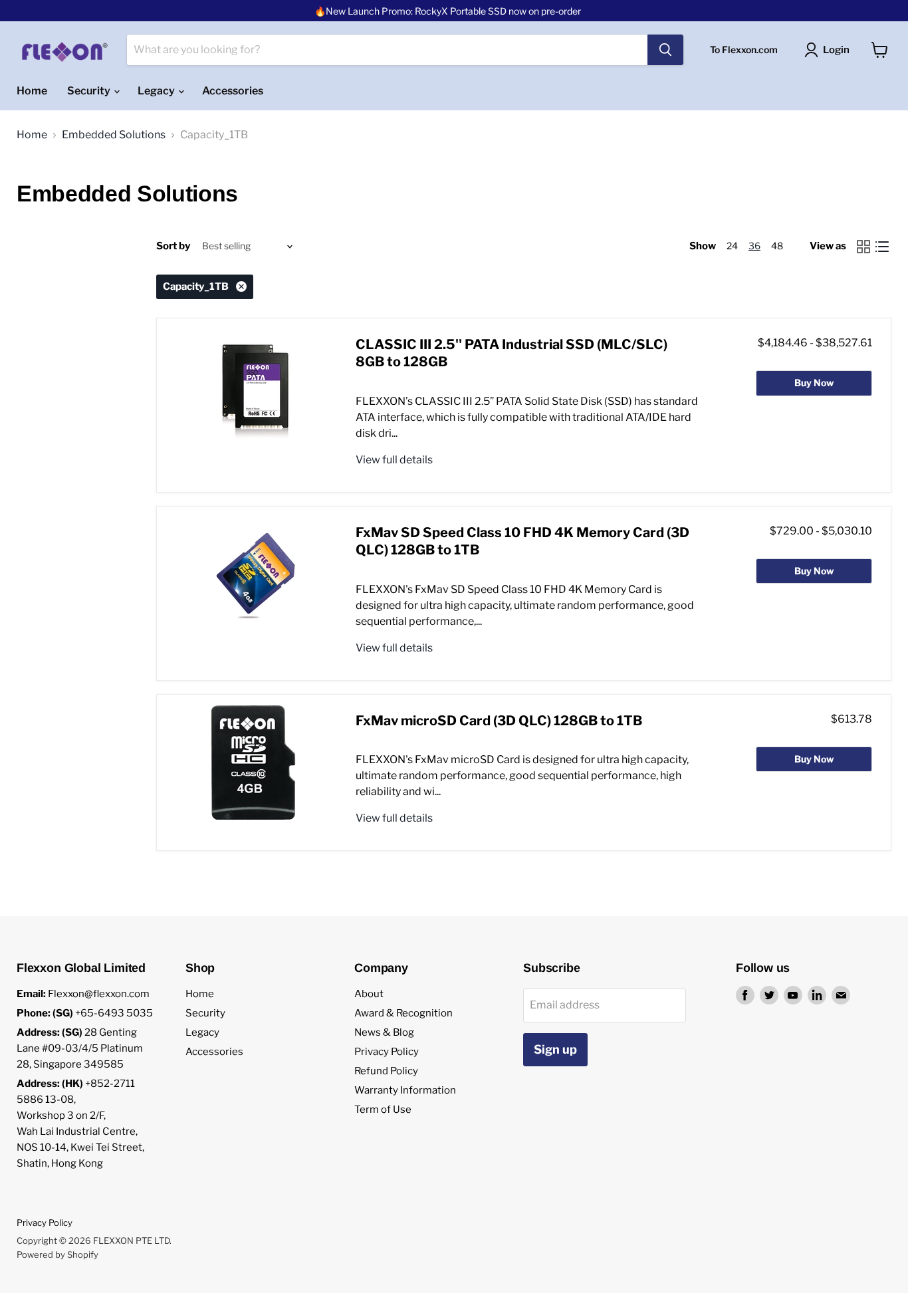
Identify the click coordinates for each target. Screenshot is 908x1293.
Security (89, 90)
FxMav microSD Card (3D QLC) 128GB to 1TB (499, 721)
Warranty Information (405, 1090)
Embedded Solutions (114, 135)
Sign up (555, 1049)
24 (732, 245)
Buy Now (814, 382)
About (369, 994)
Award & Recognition (403, 1013)
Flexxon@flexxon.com (99, 994)
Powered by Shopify (57, 1254)
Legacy (157, 90)
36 (754, 245)
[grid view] (863, 246)
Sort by (173, 246)
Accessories (232, 90)
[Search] (665, 50)
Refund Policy (386, 1071)
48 (777, 245)
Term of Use (382, 1110)
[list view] (882, 246)
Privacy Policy (386, 1052)
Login (836, 50)
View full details (394, 459)
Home (32, 90)
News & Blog (384, 1032)
